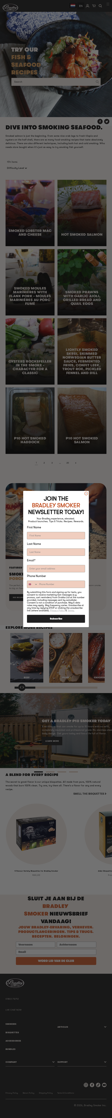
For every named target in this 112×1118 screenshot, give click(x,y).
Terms (71, 610)
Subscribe (56, 618)
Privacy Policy (57, 610)
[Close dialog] (86, 493)
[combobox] (32, 584)
